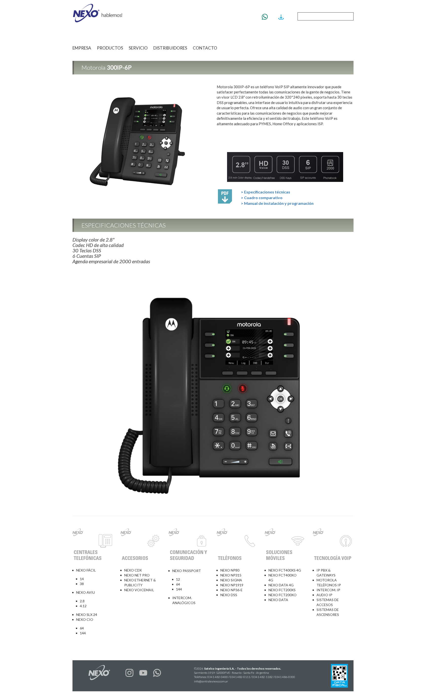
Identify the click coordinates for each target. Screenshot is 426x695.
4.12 (83, 606)
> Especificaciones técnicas (265, 192)
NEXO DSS (228, 595)
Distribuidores (170, 48)
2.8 (82, 601)
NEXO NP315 (230, 575)
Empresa (81, 48)
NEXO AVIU (85, 592)
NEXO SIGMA (231, 580)
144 (83, 633)
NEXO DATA (278, 600)
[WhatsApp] (266, 17)
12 (178, 579)
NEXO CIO (84, 619)
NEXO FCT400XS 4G (284, 570)
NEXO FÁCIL (86, 570)
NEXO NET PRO (137, 575)
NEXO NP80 (229, 570)
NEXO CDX (133, 570)
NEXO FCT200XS (282, 590)
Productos (110, 48)
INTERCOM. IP (328, 590)
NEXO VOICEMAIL (139, 590)
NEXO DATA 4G (281, 585)
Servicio (138, 48)
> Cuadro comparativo (262, 197)
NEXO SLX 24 (86, 614)
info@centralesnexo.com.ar (211, 681)
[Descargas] (283, 17)
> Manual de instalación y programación (277, 203)
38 (82, 584)
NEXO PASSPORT (186, 571)
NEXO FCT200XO (282, 595)
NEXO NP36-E (231, 590)
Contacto (205, 48)
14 (82, 579)
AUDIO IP (324, 595)
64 (82, 628)
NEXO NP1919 (231, 585)
